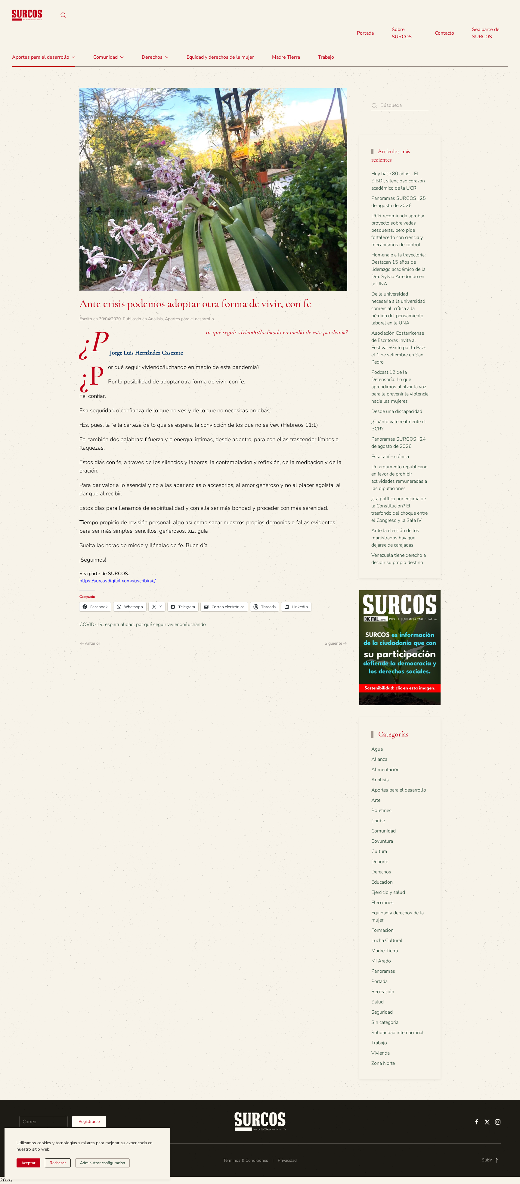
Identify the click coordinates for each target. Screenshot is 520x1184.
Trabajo (326, 57)
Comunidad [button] (105, 57)
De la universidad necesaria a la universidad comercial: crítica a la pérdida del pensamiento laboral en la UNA (398, 308)
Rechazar (58, 1163)
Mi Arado (381, 961)
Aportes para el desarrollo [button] (40, 57)
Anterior (92, 643)
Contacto (444, 33)
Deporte (379, 861)
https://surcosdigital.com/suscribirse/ (117, 581)
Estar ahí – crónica (390, 456)
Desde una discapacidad (396, 411)
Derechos (381, 872)
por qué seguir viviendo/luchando (171, 624)
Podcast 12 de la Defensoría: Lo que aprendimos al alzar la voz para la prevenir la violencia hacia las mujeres (400, 386)
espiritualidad (119, 624)
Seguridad (382, 1012)
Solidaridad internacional (397, 1032)
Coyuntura (382, 841)
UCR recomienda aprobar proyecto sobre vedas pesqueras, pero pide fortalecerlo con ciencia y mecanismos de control (397, 230)
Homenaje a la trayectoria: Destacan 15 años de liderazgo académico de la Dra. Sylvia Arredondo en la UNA (398, 269)
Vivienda (380, 1053)
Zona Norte (383, 1063)
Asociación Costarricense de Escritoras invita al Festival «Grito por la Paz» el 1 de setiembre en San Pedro (398, 347)
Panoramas (383, 971)
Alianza (379, 759)
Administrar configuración (102, 1163)
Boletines (381, 810)
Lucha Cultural (386, 940)
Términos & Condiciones (245, 1160)
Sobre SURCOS (402, 33)
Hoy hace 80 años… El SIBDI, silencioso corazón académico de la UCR (398, 180)
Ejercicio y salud (388, 892)
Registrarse (89, 1121)
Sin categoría (384, 1022)
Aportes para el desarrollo (189, 319)
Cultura (379, 851)
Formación (382, 930)
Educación (382, 882)
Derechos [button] (152, 57)
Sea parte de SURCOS (486, 33)
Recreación (382, 991)
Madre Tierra (286, 57)
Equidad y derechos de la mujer (220, 57)
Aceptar (28, 1163)
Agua (377, 749)
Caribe (378, 820)
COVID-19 (91, 624)
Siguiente (333, 643)
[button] (63, 15)
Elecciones (382, 902)
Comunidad (383, 831)
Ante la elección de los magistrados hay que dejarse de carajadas (395, 537)
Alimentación (385, 769)
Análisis (155, 319)
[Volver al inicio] (27, 15)
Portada (365, 33)
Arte (375, 800)
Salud (377, 1002)
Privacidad (287, 1160)
